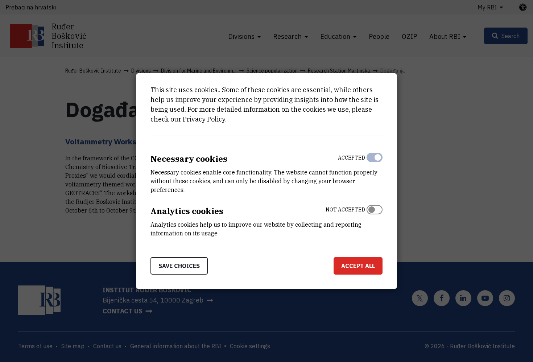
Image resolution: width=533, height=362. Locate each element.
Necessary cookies (188, 158)
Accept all (358, 265)
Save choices (179, 265)
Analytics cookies (186, 211)
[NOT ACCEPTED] (375, 220)
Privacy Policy (204, 119)
